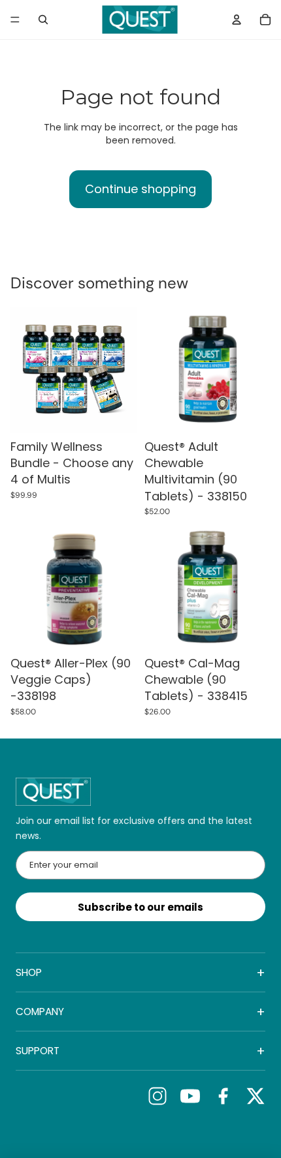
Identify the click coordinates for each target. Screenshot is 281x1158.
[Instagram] (157, 1096)
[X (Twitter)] (255, 1096)
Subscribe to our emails (140, 907)
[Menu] (15, 20)
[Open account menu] (236, 19)
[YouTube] (190, 1096)
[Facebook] (223, 1096)
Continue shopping (140, 189)
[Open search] (43, 19)
